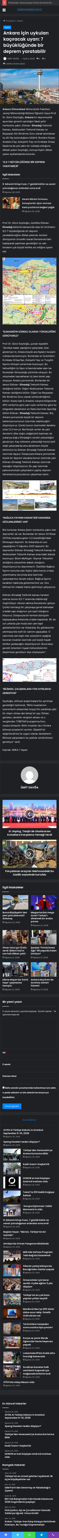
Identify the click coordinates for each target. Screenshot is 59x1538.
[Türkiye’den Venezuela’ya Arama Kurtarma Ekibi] (12, 1154)
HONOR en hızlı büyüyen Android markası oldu (36, 1180)
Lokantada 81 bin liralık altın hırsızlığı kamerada (39, 1355)
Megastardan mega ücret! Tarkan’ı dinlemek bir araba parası (42, 917)
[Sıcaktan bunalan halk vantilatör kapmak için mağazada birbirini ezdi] (12, 1371)
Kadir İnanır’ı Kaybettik (18, 2)
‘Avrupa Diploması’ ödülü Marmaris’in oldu (37, 1208)
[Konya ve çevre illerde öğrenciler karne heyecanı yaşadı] (12, 1342)
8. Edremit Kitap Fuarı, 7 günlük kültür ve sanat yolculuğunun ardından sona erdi (26, 1222)
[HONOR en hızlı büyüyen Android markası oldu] (12, 1182)
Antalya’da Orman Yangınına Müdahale (26, 1243)
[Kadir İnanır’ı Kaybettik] (12, 1168)
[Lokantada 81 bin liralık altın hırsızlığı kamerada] (12, 1357)
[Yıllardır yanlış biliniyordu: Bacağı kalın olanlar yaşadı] (12, 1270)
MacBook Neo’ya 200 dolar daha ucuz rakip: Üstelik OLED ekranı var (38, 1312)
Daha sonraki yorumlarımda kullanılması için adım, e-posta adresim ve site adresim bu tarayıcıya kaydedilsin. (29, 1092)
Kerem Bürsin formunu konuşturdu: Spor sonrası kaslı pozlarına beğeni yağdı (38, 203)
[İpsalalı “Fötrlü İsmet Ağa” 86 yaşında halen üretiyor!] (44, 937)
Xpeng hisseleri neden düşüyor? (21, 1141)
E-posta (7, 1064)
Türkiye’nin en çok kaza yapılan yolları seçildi (36, 1297)
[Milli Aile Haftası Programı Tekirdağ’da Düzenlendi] (12, 1256)
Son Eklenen (29, 1119)
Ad (5, 1052)
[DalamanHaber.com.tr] (29, 9)
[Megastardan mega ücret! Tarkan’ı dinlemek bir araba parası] (44, 902)
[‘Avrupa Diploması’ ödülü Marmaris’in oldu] (12, 1210)
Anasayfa (10, 20)
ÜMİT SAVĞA (13, 58)
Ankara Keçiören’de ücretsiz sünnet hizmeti (42, 982)
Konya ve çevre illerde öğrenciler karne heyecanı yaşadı (38, 1341)
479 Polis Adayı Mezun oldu (18, 1382)
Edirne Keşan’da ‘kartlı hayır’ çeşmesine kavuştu (15, 982)
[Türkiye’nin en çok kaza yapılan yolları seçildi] (12, 1299)
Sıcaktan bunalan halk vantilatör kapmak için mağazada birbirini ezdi (37, 1370)
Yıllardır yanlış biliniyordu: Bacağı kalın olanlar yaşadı (38, 1267)
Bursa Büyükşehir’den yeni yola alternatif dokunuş (15, 915)
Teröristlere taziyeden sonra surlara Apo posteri (38, 1326)
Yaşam (20, 20)
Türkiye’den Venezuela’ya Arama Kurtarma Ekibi (37, 1152)
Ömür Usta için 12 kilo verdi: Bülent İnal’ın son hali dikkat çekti (15, 950)
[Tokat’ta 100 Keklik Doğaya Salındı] (12, 1196)
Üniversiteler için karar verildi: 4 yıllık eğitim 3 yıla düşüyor (38, 1283)
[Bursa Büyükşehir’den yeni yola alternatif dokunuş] (15, 902)
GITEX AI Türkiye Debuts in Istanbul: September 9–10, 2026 (23, 1131)
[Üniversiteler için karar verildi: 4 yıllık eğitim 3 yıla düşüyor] (12, 1284)
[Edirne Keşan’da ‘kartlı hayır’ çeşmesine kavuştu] (15, 969)
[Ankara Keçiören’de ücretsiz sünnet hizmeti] (44, 969)
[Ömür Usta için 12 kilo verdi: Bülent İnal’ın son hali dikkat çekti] (15, 937)
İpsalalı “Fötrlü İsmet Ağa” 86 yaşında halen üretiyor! (43, 950)
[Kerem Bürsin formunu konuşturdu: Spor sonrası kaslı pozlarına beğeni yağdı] (11, 203)
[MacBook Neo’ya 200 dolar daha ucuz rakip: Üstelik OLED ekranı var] (12, 1313)
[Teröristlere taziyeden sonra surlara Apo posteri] (12, 1328)
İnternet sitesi (10, 1076)
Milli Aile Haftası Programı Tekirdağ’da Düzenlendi (38, 1254)
